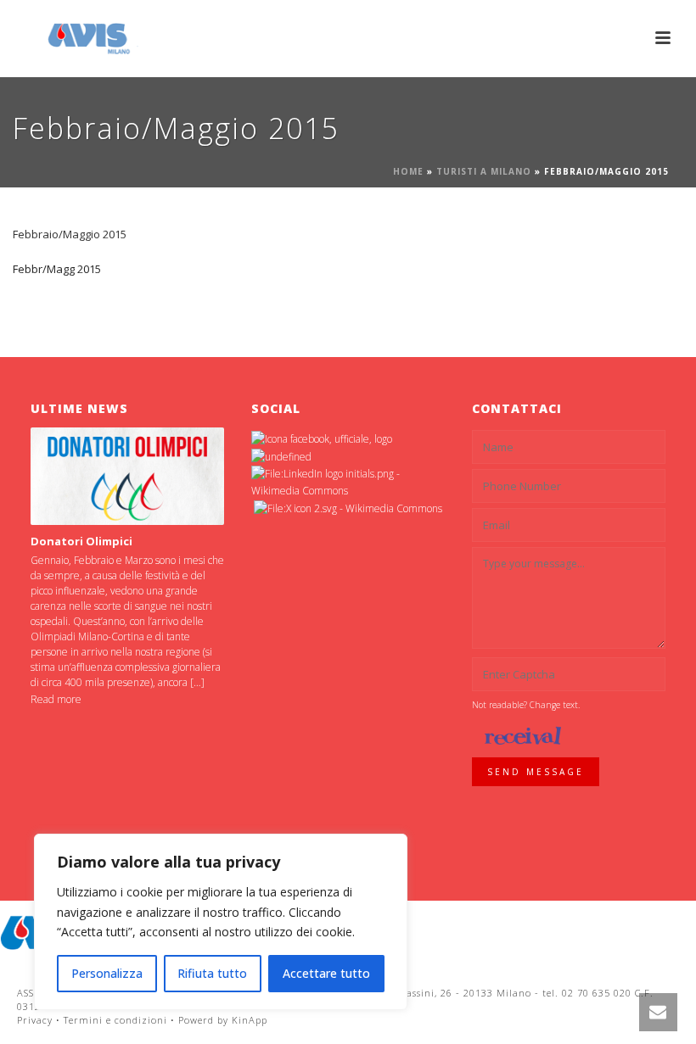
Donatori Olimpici (81, 541)
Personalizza (107, 973)
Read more (56, 699)
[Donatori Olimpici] (128, 475)
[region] (220, 922)
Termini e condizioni (115, 1019)
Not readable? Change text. (526, 705)
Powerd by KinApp (222, 1019)
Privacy (35, 1019)
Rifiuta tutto (212, 973)
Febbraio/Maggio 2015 (69, 234)
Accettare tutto (326, 973)
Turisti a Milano (483, 171)
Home (408, 171)
